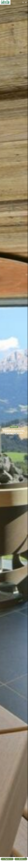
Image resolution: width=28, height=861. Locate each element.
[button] (26, 2)
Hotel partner (14, 426)
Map (21, 859)
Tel (8, 859)
